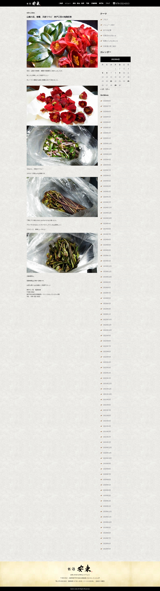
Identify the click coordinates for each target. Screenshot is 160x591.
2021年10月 (107, 394)
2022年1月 (107, 378)
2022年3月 (107, 367)
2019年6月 (107, 543)
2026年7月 (107, 106)
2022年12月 (107, 319)
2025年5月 (107, 181)
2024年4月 (107, 250)
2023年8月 (107, 287)
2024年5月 (107, 245)
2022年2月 (107, 373)
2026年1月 (107, 138)
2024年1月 (107, 261)
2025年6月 (107, 175)
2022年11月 (107, 325)
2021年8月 (107, 405)
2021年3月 (107, 431)
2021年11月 (107, 389)
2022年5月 (107, 357)
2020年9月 (107, 463)
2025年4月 (107, 186)
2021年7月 (107, 410)
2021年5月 (107, 421)
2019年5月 (107, 549)
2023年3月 (107, 309)
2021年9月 (107, 399)
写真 (87, 3)
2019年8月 (107, 533)
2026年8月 (107, 101)
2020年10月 (107, 458)
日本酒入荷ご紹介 (109, 46)
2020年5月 (107, 485)
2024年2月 (107, 255)
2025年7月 (107, 170)
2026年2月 (107, 133)
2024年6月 (107, 239)
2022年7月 (107, 346)
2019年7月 (107, 538)
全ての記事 (107, 30)
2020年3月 (107, 495)
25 (128, 81)
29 (115, 85)
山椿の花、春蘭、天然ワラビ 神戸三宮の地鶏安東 (49, 17)
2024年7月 (107, 234)
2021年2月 (107, 437)
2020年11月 (107, 453)
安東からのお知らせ (110, 41)
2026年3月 (107, 127)
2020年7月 (107, 474)
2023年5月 (107, 298)
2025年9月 (107, 159)
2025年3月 (107, 191)
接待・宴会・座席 (78, 3)
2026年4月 (107, 122)
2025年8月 (107, 165)
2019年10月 (107, 522)
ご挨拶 (61, 3)
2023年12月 (107, 266)
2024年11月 (107, 213)
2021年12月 (107, 383)
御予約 (101, 3)
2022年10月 (107, 330)
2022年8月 (107, 341)
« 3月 (102, 89)
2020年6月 (107, 479)
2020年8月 (107, 469)
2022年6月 (107, 351)
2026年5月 (107, 117)
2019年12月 (107, 511)
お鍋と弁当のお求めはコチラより (80, 575)
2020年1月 (107, 506)
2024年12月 (107, 207)
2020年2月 (107, 501)
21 (111, 81)
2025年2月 (107, 197)
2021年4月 (107, 426)
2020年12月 (107, 447)
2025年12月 (107, 143)
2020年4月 (107, 490)
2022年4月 (107, 362)
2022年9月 (107, 335)
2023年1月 (107, 314)
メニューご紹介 (109, 25)
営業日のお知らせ (109, 35)
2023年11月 (107, 271)
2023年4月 (107, 303)
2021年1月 (107, 442)
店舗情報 (94, 3)
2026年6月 (107, 111)
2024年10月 (107, 218)
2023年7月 (107, 293)
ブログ (108, 3)
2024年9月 (107, 223)
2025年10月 (107, 154)
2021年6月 (107, 415)
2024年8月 (107, 229)
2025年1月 (107, 202)
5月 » (107, 89)
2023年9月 (107, 282)
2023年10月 (107, 277)
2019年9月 (107, 527)
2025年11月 (107, 149)
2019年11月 (107, 517)
